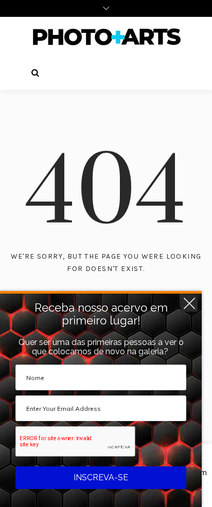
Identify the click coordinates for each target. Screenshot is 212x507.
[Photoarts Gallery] (106, 36)
